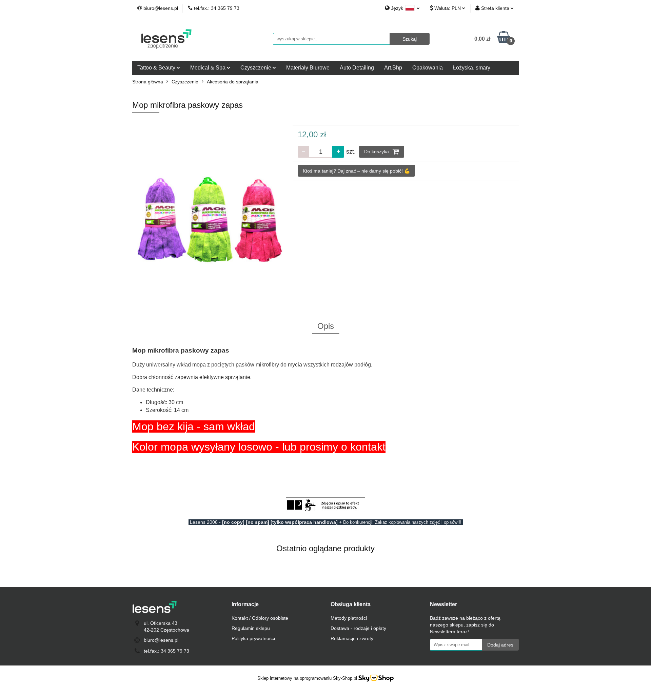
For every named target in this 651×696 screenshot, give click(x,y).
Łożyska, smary (471, 68)
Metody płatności (349, 618)
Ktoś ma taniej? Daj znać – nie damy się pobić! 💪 (356, 171)
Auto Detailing (357, 68)
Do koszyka (377, 151)
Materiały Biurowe (308, 68)
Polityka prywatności (253, 638)
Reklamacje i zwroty (352, 638)
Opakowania (427, 68)
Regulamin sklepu (251, 628)
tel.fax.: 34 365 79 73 (166, 651)
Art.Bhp (393, 68)
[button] (245, 605)
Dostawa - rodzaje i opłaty (358, 628)
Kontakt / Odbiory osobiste (260, 618)
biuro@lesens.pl (161, 640)
